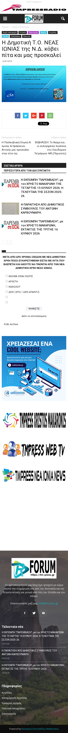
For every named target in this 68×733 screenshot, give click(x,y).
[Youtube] (43, 613)
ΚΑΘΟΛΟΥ (14, 286)
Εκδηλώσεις (15, 36)
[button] (63, 18)
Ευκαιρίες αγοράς (11, 703)
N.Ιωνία (23, 32)
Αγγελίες (7, 692)
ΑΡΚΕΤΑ (13, 281)
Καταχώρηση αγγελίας (14, 698)
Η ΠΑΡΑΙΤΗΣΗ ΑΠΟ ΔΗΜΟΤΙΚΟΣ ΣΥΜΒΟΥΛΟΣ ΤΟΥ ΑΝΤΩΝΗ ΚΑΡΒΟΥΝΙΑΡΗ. (42, 208)
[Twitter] (34, 613)
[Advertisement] (34, 516)
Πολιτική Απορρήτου (13, 708)
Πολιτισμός (33, 32)
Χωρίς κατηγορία (10, 32)
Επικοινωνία (9, 713)
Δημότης (52, 32)
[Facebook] (24, 613)
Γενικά (5, 36)
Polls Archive (11, 324)
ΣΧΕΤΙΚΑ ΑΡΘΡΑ (13, 165)
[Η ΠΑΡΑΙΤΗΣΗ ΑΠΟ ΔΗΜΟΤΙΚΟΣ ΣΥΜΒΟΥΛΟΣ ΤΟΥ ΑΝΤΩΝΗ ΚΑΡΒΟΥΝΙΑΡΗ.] (10, 209)
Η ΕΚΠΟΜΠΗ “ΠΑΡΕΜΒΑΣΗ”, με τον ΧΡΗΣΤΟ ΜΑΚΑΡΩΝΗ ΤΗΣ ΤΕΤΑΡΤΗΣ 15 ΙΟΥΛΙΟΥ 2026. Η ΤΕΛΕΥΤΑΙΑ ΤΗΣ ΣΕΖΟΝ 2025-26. (42, 188)
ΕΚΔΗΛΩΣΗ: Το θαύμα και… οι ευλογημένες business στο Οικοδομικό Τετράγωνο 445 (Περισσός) (50, 148)
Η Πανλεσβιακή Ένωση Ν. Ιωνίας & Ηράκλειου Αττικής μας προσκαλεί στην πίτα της (16, 148)
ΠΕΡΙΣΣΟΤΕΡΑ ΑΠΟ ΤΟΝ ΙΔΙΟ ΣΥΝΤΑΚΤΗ (27, 170)
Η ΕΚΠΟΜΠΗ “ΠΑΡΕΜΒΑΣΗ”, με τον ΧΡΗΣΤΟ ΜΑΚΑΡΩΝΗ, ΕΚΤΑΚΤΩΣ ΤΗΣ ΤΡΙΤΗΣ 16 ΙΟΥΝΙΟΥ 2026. (33, 667)
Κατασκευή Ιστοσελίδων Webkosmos (40, 728)
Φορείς (43, 32)
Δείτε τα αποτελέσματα (34, 316)
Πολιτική (26, 36)
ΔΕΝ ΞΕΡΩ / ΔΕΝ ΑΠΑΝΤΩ (24, 292)
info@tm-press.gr (48, 603)
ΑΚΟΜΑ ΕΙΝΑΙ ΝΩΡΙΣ (21, 276)
